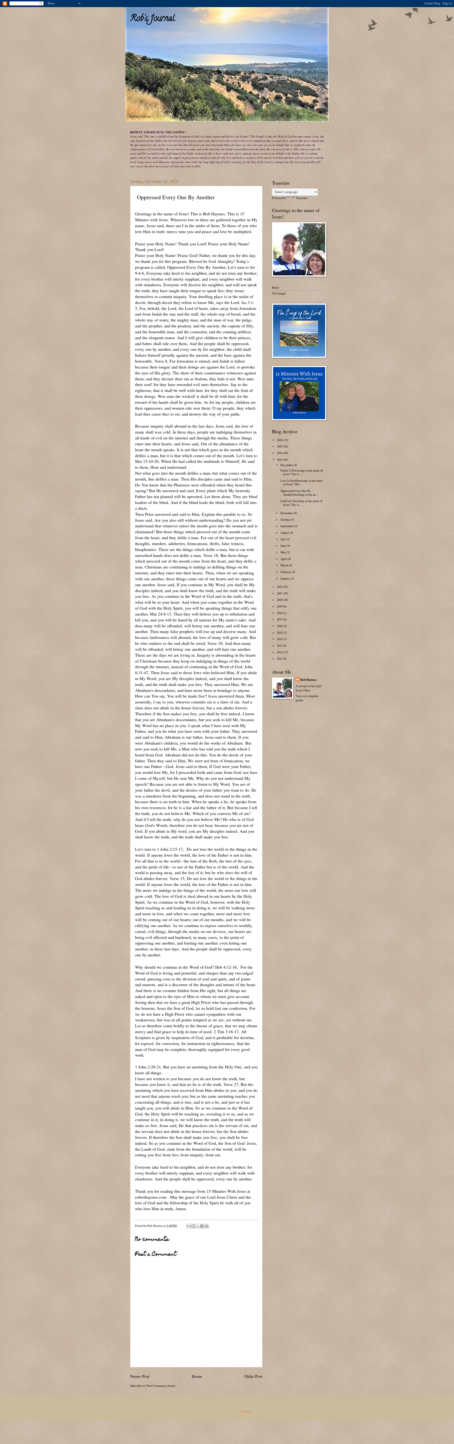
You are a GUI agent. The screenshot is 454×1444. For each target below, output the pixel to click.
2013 (280, 645)
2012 (280, 652)
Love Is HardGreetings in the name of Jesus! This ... (301, 482)
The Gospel (279, 293)
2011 (280, 658)
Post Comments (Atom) (161, 1385)
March (284, 565)
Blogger (245, 1411)
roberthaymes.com (150, 1197)
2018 (280, 613)
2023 (280, 459)
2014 (280, 639)
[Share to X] (197, 1226)
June (283, 545)
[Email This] (188, 1226)
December (287, 465)
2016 (280, 626)
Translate (301, 198)
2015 (280, 632)
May (283, 552)
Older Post (253, 1376)
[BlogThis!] (193, 1226)
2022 (280, 587)
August (285, 532)
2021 (280, 593)
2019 (280, 606)
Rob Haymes (308, 679)
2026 (280, 440)
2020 (280, 600)
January (285, 578)
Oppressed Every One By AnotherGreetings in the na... (298, 492)
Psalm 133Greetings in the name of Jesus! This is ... (301, 472)
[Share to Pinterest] (206, 1226)
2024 (280, 453)
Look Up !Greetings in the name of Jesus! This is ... (300, 503)
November (287, 513)
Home (197, 1376)
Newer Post (139, 1376)
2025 (280, 446)
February (286, 572)
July (283, 539)
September (287, 526)
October (285, 519)
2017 (280, 619)
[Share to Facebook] (202, 1226)
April (284, 559)
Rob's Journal (152, 19)
